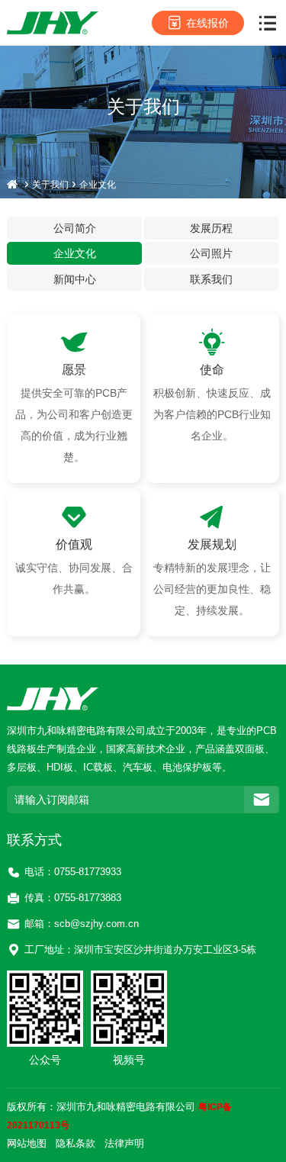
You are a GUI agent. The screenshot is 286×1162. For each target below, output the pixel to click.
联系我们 (211, 279)
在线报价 (207, 23)
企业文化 (97, 184)
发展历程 (211, 228)
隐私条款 (75, 1143)
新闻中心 (74, 279)
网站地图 (27, 1143)
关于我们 (50, 184)
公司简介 (74, 228)
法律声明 (124, 1143)
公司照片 (211, 253)
